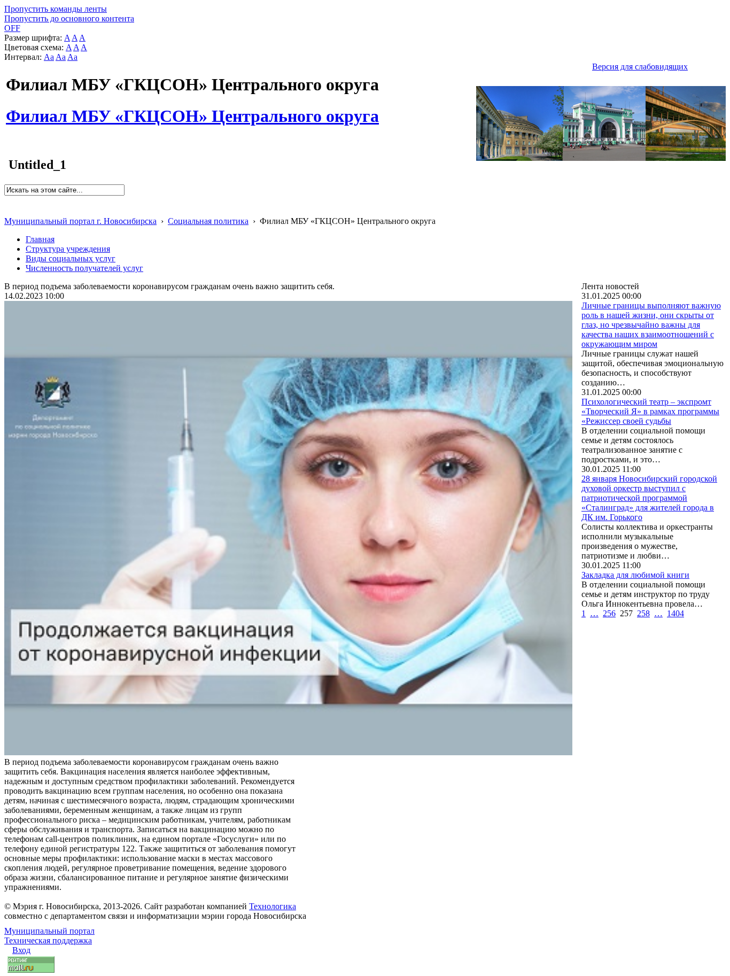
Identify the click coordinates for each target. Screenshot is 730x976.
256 (609, 613)
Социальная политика (208, 221)
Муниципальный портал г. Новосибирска (80, 221)
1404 (675, 613)
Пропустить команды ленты (55, 8)
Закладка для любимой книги (635, 574)
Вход (21, 950)
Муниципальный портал (49, 930)
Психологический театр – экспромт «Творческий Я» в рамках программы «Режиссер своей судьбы (650, 411)
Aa (49, 56)
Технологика (272, 906)
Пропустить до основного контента (69, 18)
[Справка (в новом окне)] (8, 209)
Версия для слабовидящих (640, 66)
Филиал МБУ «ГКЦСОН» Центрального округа (192, 110)
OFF (12, 28)
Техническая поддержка (48, 940)
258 (643, 613)
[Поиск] (7, 200)
